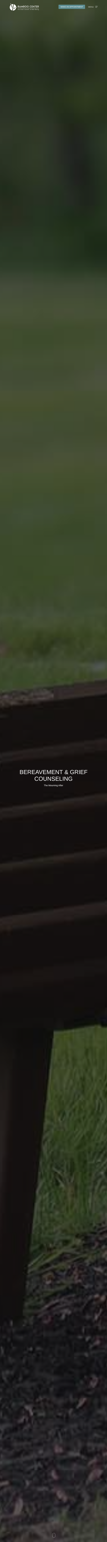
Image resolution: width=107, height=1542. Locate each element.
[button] (93, 7)
